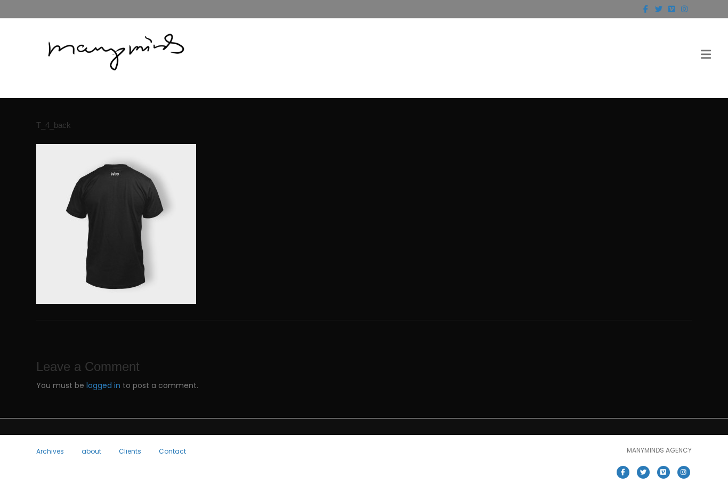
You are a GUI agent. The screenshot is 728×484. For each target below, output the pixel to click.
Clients (130, 451)
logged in (103, 385)
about (91, 451)
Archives (50, 451)
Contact (172, 451)
